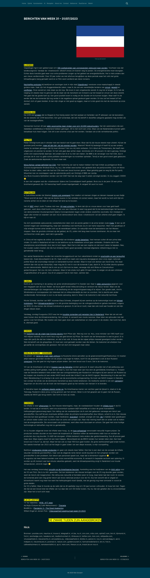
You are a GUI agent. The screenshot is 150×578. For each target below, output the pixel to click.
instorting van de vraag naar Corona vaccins (45, 334)
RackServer (83, 3)
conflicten (28, 90)
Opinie (30, 3)
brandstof (74, 417)
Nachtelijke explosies (32, 85)
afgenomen (43, 406)
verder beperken (82, 240)
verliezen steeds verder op (52, 389)
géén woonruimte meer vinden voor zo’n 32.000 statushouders (73, 126)
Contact (66, 3)
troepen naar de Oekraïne (61, 367)
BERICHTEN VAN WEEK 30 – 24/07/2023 (35, 558)
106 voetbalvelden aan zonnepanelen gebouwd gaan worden (82, 68)
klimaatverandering (46, 303)
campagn (118, 381)
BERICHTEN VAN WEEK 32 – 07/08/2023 (114, 558)
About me (58, 3)
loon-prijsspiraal (79, 431)
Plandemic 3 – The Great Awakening (48, 508)
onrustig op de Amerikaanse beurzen (64, 469)
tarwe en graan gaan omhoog (48, 356)
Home (24, 3)
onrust (107, 87)
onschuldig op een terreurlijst (113, 256)
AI (44, 3)
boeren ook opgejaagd (61, 195)
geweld (114, 87)
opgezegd (28, 361)
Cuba (111, 223)
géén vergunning (104, 284)
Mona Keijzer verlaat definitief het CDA (40, 165)
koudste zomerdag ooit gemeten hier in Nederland (83, 314)
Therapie (62, 505)
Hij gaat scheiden (67, 206)
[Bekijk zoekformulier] (127, 3)
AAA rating (115, 469)
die (101, 417)
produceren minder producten (44, 450)
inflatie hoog (108, 406)
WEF (32, 206)
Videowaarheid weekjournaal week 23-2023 (67, 511)
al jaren (38, 115)
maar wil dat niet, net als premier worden (60, 145)
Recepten (50, 3)
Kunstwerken (37, 3)
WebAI (90, 3)
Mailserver (73, 3)
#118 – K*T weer (46, 503)
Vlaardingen (83, 85)
